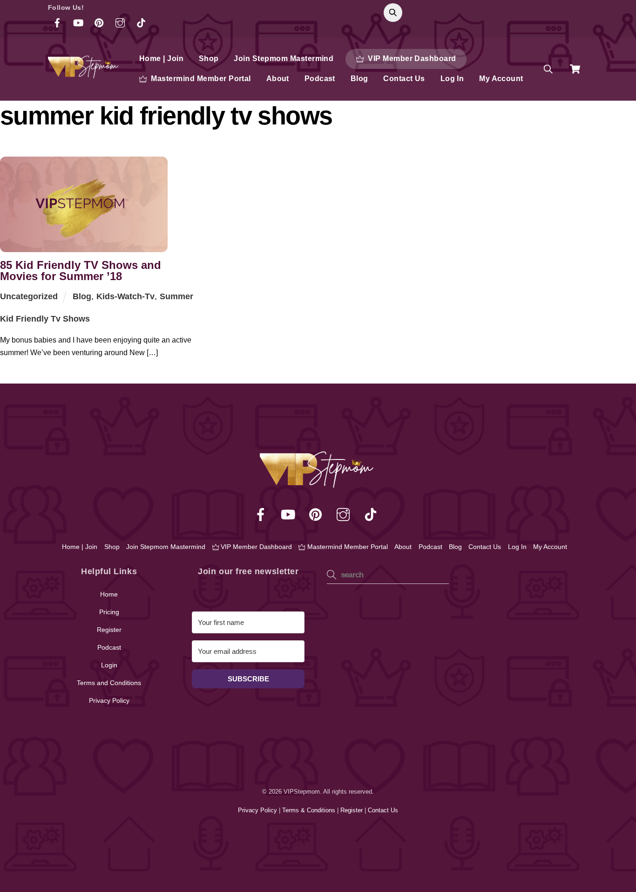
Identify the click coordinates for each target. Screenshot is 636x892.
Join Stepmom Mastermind (283, 58)
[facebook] (262, 514)
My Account (501, 78)
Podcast (319, 78)
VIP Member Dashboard (411, 58)
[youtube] (290, 514)
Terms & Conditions (309, 810)
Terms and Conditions (109, 682)
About (277, 78)
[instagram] (345, 514)
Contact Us (404, 78)
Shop (209, 58)
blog (82, 296)
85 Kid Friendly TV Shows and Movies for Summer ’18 (80, 270)
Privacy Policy (109, 700)
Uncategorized (29, 296)
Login (109, 665)
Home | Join (161, 58)
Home (109, 594)
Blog (359, 78)
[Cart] (575, 69)
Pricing (109, 612)
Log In (452, 78)
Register (109, 629)
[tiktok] (372, 514)
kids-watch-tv (125, 296)
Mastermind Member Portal (200, 78)
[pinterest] (317, 514)
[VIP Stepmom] (84, 74)
